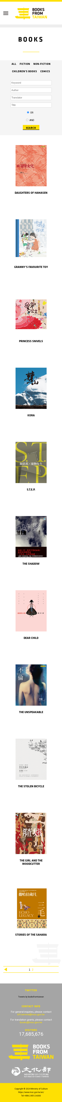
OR (31, 112)
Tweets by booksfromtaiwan (31, 997)
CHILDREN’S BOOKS (24, 71)
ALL (14, 64)
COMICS (45, 71)
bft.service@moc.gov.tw (31, 1014)
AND (31, 120)
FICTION (25, 64)
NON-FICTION (42, 64)
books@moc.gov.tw (31, 1022)
